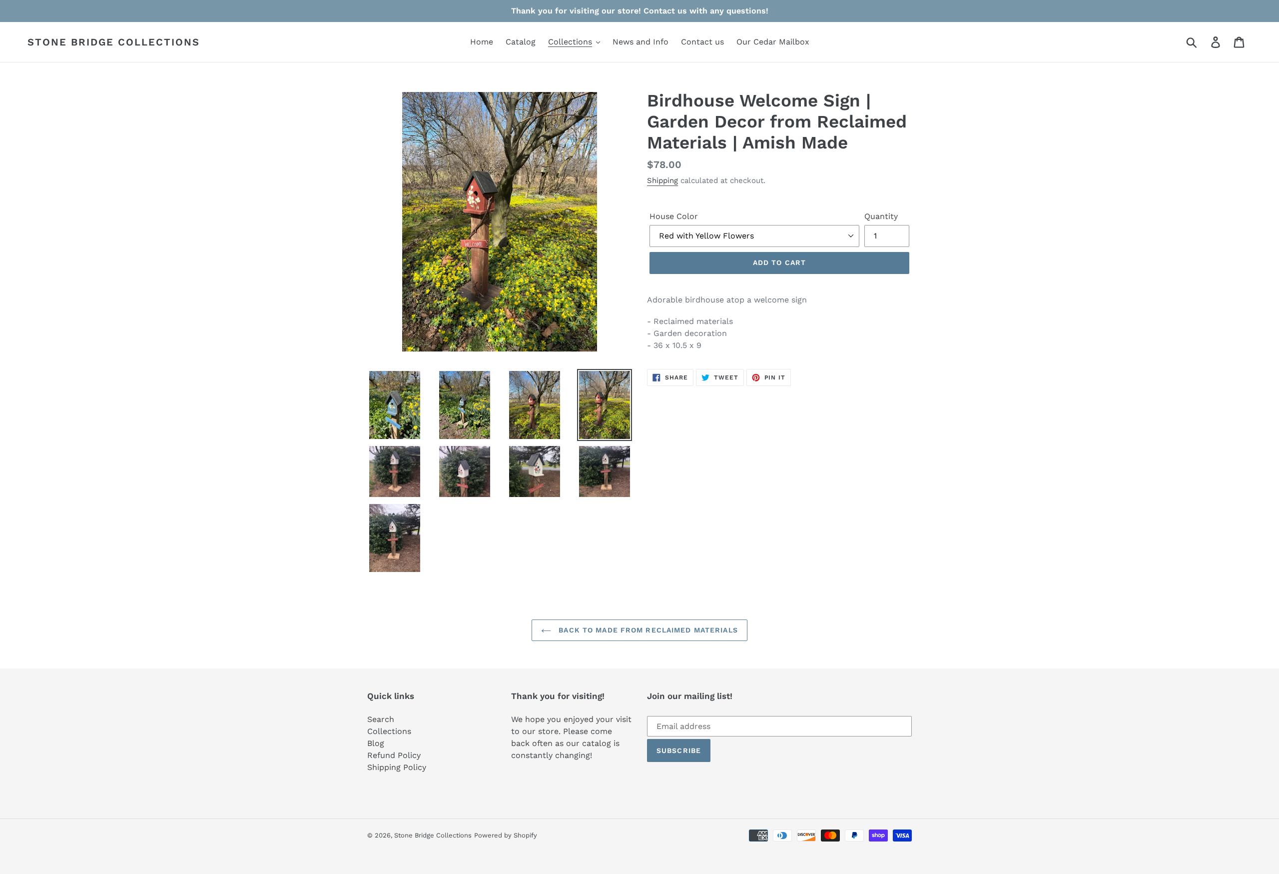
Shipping (662, 180)
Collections (389, 731)
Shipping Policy (396, 767)
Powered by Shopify (505, 835)
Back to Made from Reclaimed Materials (647, 630)
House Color (673, 216)
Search (380, 719)
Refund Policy (394, 755)
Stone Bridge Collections (113, 42)
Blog (375, 743)
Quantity (881, 216)
